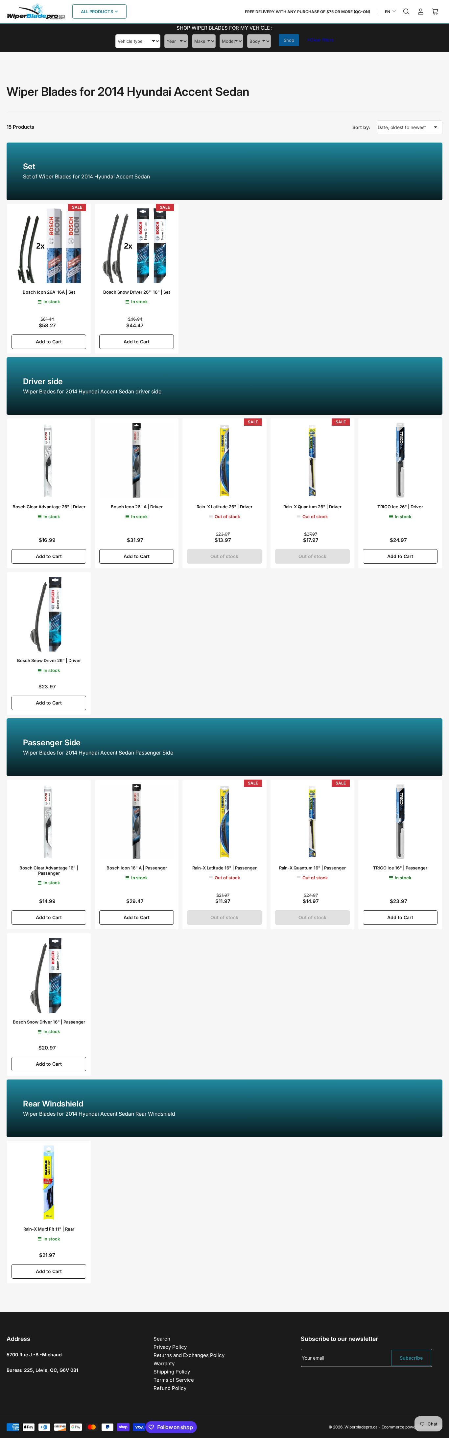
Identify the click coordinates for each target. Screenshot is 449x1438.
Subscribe (411, 1358)
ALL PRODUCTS (97, 11)
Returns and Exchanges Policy (189, 1355)
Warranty (164, 1363)
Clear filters (320, 39)
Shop (289, 40)
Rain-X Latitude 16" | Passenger (224, 867)
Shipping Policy (172, 1372)
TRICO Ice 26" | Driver (400, 506)
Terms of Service (174, 1380)
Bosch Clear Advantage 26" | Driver (48, 506)
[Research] (406, 11)
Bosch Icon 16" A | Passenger (136, 867)
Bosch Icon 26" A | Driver (137, 506)
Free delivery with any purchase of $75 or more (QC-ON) (307, 11)
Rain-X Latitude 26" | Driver (224, 506)
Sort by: (361, 127)
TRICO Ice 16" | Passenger (400, 867)
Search (162, 1339)
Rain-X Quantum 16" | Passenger (312, 867)
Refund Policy (170, 1388)
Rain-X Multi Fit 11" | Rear (48, 1229)
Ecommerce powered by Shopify (412, 1427)
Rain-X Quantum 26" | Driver (312, 506)
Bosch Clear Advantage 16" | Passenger (48, 870)
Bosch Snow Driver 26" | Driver (49, 660)
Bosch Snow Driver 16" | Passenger (49, 1022)
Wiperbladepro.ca (361, 1427)
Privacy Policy (170, 1347)
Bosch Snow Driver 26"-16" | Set (136, 292)
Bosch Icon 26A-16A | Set (49, 292)
